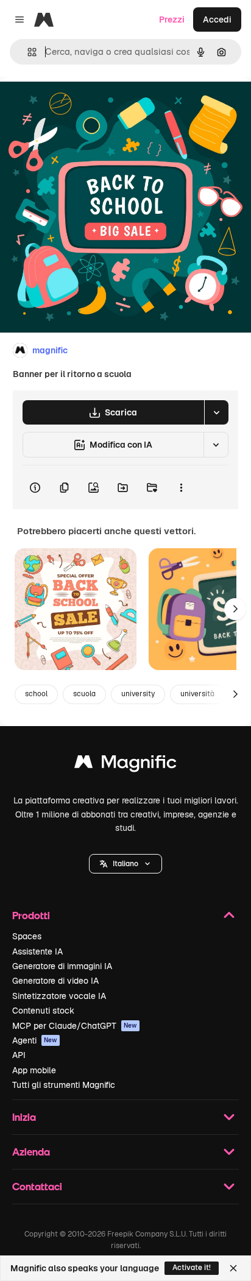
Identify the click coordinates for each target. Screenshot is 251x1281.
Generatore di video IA (55, 980)
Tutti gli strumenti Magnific (63, 1084)
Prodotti (31, 915)
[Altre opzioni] (181, 487)
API (19, 1055)
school (36, 694)
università (197, 694)
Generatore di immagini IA (62, 966)
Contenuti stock (43, 1010)
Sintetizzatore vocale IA (59, 995)
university (138, 694)
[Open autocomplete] (27, 52)
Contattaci (37, 1186)
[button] (125, 863)
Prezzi (172, 19)
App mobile (34, 1070)
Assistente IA (37, 951)
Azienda (31, 1151)
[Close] (233, 1268)
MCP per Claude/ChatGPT (74, 1025)
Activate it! (191, 1267)
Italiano (125, 864)
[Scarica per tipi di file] (216, 412)
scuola (84, 694)
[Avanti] (235, 609)
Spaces (26, 936)
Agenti (34, 1040)
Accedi (217, 19)
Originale (80, 104)
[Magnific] (125, 764)
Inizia (24, 1116)
